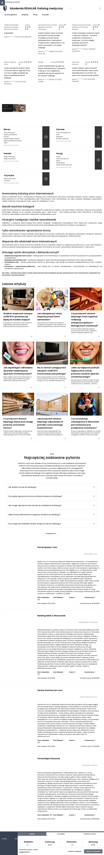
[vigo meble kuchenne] (13, 108)
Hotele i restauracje (10, 178)
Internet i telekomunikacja (12, 139)
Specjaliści (59, 137)
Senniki (58, 157)
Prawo (6, 143)
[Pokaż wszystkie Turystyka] (45, 179)
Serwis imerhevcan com (49, 690)
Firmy (35, 15)
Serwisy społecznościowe (64, 165)
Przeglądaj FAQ (51, 533)
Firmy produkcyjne (9, 132)
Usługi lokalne (60, 163)
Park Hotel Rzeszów (75, 63)
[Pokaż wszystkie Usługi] (98, 160)
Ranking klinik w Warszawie (51, 615)
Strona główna (10, 15)
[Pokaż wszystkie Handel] (45, 160)
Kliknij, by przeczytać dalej (11, 145)
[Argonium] (24, 853)
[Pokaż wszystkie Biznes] (45, 137)
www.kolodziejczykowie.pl (11, 2)
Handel (7, 153)
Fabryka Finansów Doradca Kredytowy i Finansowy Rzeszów (81, 27)
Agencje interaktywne (10, 134)
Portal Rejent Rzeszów (48, 758)
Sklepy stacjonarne (10, 159)
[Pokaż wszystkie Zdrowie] (98, 137)
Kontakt (45, 15)
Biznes (7, 129)
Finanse (6, 137)
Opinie (58, 161)
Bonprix (40, 62)
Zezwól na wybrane (74, 851)
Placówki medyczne (62, 139)
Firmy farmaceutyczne (63, 132)
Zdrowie (60, 129)
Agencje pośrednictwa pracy (13, 141)
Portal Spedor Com (47, 547)
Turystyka (9, 175)
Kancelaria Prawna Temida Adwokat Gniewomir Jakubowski (47, 27)
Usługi (59, 153)
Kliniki (58, 134)
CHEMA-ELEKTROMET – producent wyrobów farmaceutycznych (12, 27)
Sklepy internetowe (9, 157)
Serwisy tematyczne (62, 159)
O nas (4, 839)
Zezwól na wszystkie (93, 851)
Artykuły (25, 15)
